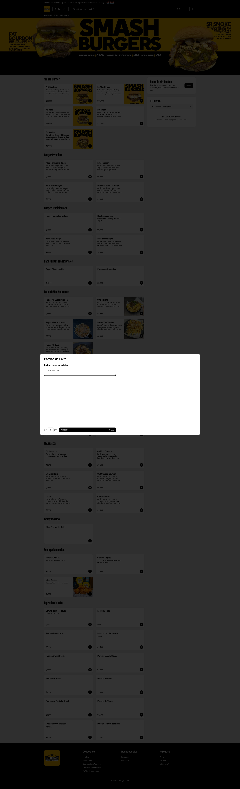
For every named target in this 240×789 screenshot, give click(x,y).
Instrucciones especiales (56, 365)
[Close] (197, 358)
